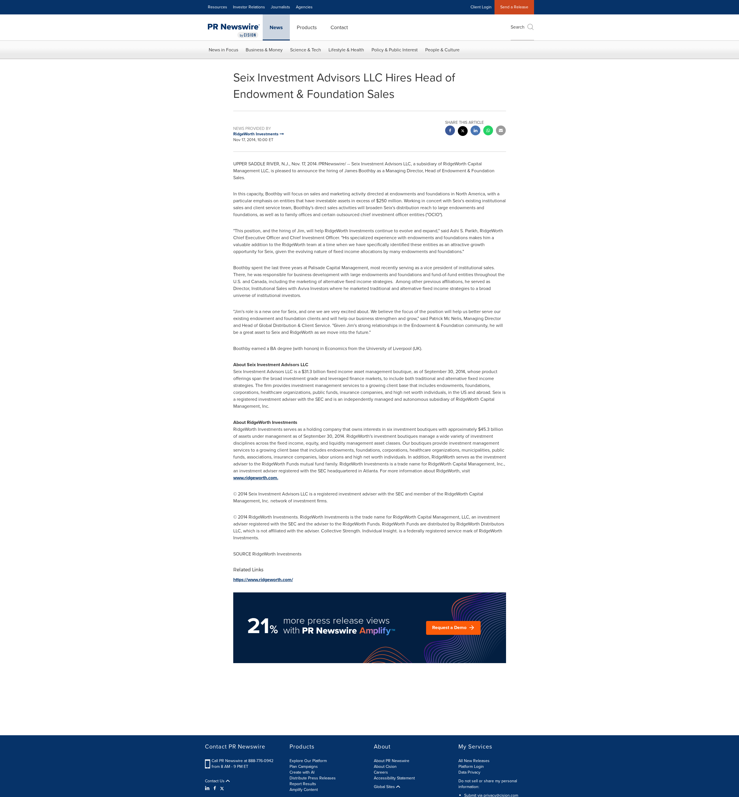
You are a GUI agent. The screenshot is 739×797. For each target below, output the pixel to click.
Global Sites (385, 787)
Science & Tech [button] (305, 49)
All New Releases (474, 761)
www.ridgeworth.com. (255, 477)
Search (518, 27)
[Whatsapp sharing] (488, 131)
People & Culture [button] (442, 49)
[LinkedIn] (208, 788)
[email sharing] (501, 131)
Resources (217, 7)
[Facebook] (214, 788)
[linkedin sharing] (475, 131)
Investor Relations (249, 7)
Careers (381, 772)
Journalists (280, 7)
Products (307, 27)
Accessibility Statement (394, 778)
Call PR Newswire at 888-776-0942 (242, 761)
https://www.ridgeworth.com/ (263, 579)
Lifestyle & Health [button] (346, 49)
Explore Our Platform (308, 761)
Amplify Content (304, 790)
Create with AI (302, 772)
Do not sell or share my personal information (487, 784)
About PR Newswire (391, 761)
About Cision (385, 767)
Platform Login (471, 767)
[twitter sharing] (463, 131)
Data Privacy (469, 772)
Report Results (303, 784)
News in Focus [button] (223, 49)
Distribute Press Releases (313, 778)
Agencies (304, 7)
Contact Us (215, 781)
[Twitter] (222, 788)
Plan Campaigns (304, 767)
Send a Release (514, 7)
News (276, 27)
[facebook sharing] (450, 131)
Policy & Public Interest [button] (395, 49)
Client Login (481, 7)
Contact (339, 27)
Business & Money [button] (264, 49)
